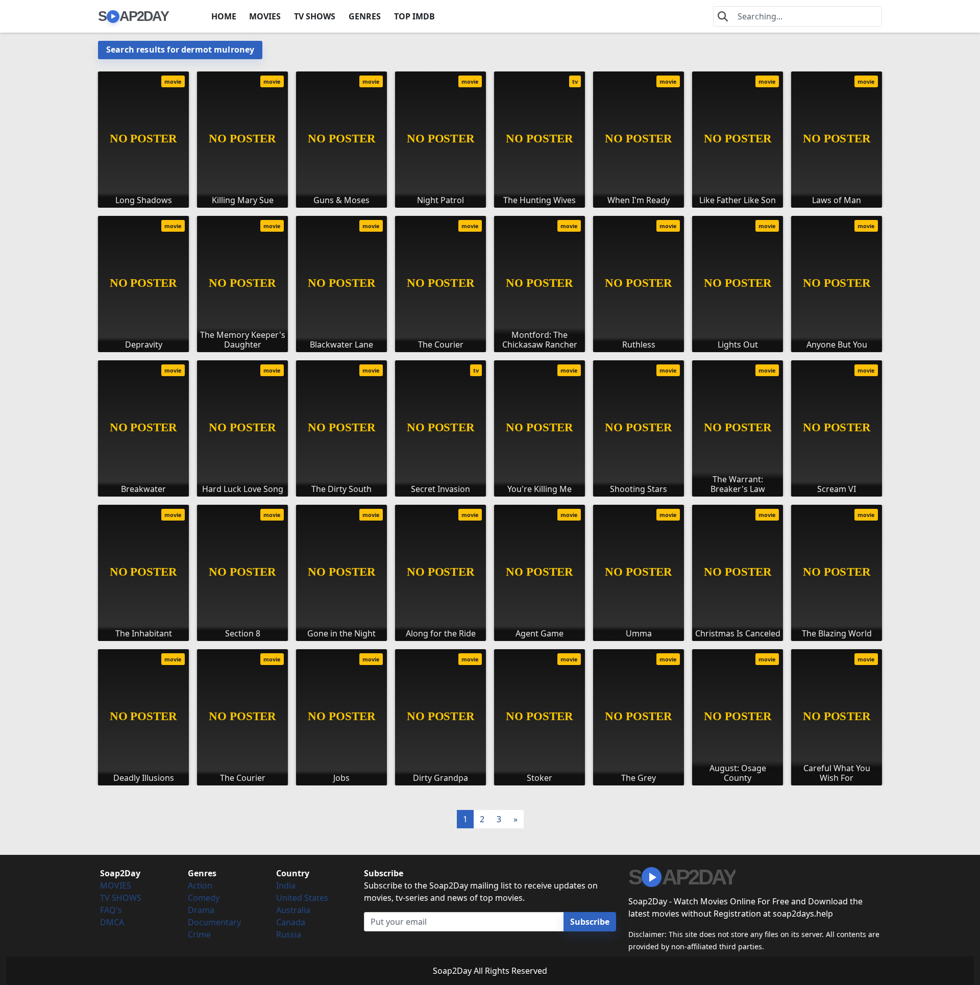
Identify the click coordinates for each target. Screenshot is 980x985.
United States (302, 897)
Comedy (203, 897)
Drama (201, 910)
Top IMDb (414, 16)
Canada (290, 922)
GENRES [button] (365, 16)
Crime (199, 934)
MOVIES (265, 16)
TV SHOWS (314, 16)
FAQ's (111, 910)
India (286, 885)
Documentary (214, 922)
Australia (293, 910)
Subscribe (589, 921)
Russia (288, 934)
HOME (223, 16)
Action (200, 885)
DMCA (112, 922)
